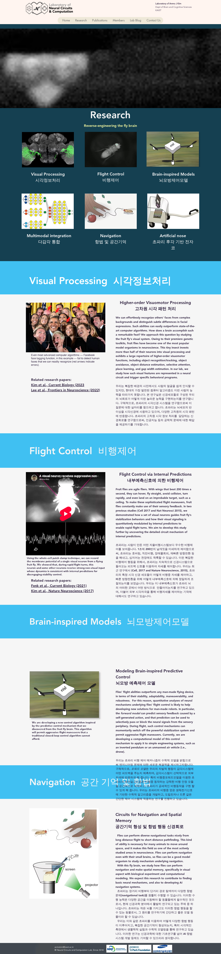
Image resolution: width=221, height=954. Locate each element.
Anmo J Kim (175, 3)
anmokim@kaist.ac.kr (64, 947)
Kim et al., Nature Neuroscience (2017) (62, 591)
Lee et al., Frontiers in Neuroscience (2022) (65, 390)
